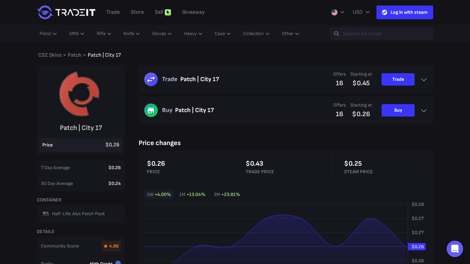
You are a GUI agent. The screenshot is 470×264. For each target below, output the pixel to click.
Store (137, 12)
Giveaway (193, 12)
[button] (455, 249)
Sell (159, 12)
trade (113, 12)
